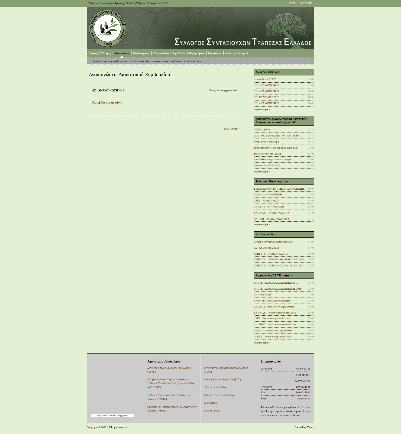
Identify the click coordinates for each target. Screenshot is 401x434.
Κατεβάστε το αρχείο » (107, 102)
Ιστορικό (243, 53)
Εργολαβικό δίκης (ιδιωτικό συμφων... (274, 159)
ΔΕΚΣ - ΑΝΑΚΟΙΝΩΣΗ (266, 200)
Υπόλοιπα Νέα (161, 53)
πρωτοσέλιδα (105, 415)
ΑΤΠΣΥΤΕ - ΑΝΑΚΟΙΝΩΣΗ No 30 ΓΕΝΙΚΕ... (279, 265)
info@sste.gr (303, 398)
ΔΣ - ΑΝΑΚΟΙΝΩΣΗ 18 (266, 85)
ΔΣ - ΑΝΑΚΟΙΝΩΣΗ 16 (266, 103)
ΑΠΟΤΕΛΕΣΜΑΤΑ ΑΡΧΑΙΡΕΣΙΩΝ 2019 (276, 282)
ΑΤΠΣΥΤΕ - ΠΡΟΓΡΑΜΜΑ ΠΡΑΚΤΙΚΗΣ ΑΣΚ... (280, 259)
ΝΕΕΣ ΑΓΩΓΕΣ (262, 129)
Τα (97, 415)
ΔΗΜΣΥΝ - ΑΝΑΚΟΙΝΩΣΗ (269, 206)
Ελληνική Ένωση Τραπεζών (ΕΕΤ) (222, 379)
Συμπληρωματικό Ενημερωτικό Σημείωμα (276, 147)
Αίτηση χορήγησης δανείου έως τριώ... (274, 241)
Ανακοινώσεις (121, 53)
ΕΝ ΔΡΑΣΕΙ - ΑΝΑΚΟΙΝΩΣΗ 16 (271, 212)
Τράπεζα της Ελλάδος (215, 387)
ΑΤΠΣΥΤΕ (306, 3)
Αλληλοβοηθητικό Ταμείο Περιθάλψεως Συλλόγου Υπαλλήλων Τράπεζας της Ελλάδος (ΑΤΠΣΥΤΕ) (171, 383)
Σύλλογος (105, 53)
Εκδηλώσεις (214, 53)
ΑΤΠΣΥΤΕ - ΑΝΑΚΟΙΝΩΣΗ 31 (271, 253)
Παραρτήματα (196, 53)
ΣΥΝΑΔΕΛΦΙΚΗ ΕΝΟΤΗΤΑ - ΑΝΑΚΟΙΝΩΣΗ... (280, 188)
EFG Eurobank (212, 410)
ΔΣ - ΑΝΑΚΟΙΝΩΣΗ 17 (266, 91)
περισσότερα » (262, 109)
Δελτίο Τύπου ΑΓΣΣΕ (265, 79)
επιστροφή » (231, 128)
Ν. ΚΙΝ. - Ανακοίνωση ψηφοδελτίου (273, 336)
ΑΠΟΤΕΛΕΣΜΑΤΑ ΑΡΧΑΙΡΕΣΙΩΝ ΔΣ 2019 (278, 288)
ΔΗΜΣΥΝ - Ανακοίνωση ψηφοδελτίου (274, 306)
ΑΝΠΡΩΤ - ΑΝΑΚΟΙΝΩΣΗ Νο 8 (271, 218)
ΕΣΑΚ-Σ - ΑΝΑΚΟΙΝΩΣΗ (268, 194)
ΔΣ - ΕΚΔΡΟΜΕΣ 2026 (266, 97)
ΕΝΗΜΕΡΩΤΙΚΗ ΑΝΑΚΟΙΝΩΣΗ (272, 300)
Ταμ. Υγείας (178, 53)
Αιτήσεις (230, 53)
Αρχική (93, 53)
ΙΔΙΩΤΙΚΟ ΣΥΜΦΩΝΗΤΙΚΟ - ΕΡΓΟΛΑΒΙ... (278, 135)
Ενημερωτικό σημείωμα (266, 141)
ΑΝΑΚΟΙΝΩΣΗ (262, 294)
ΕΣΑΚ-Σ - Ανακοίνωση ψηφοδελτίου (273, 330)
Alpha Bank (210, 402)
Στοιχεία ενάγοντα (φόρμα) (268, 153)
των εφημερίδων (120, 415)
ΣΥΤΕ (292, 3)
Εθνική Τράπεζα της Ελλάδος (219, 395)
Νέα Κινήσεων (141, 53)
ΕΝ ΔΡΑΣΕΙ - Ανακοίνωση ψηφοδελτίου (275, 312)
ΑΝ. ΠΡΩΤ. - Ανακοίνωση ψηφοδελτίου (275, 324)
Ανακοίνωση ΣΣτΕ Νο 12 (267, 165)
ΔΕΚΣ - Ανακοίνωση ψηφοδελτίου (272, 318)
